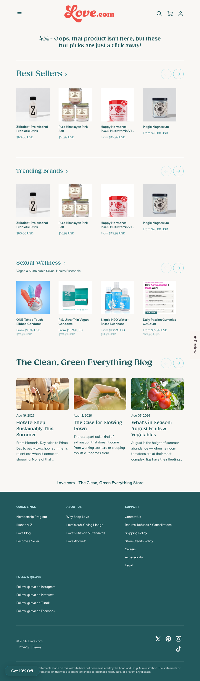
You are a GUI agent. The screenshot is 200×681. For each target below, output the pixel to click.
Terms (37, 647)
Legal (129, 565)
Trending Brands (39, 171)
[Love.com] (89, 13)
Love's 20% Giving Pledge (84, 525)
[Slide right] (178, 74)
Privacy (24, 647)
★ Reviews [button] (195, 345)
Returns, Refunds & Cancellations (148, 525)
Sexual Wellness (38, 263)
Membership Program (31, 517)
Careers (130, 549)
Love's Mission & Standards (85, 533)
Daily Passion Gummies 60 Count (159, 322)
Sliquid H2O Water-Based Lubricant (115, 322)
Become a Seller (27, 541)
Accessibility (134, 557)
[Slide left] (166, 74)
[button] (19, 14)
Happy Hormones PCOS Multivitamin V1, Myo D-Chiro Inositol (116, 129)
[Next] (178, 363)
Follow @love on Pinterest (35, 595)
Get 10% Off (22, 671)
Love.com (35, 641)
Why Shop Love (77, 517)
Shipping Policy (136, 533)
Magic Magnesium (156, 127)
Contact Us (133, 517)
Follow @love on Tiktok (33, 603)
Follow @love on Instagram (35, 587)
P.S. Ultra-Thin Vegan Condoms (74, 322)
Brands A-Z (24, 525)
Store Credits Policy (139, 541)
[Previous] (166, 363)
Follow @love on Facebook (35, 611)
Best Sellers (39, 74)
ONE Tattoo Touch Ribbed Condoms (29, 322)
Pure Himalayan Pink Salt (73, 129)
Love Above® (76, 541)
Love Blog (23, 533)
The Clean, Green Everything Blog (84, 363)
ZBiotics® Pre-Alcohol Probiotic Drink (32, 129)
